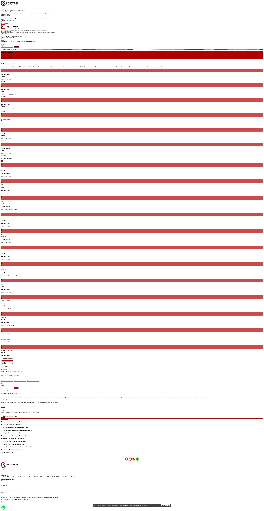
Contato (2, 19)
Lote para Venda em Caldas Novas (86, 397)
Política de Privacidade (143, 505)
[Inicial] (9, 5)
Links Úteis (35, 18)
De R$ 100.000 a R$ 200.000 (15, 497)
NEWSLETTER (6, 362)
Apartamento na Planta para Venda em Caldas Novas (105, 397)
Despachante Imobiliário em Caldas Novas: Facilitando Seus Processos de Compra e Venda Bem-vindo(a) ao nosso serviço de (28, 13)
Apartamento (11, 8)
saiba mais (3, 407)
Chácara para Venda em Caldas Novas (160, 397)
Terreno (23, 8)
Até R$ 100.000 (4, 497)
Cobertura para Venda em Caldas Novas (143, 397)
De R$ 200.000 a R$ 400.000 (28, 497)
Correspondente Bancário (43, 18)
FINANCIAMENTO (7, 365)
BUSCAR (29, 41)
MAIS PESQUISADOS (7, 363)
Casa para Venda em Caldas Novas (27, 397)
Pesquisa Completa (18, 18)
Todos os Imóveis (4, 8)
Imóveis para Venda (8, 30)
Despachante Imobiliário (6, 11)
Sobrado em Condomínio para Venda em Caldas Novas (181, 397)
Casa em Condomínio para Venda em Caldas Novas (67, 397)
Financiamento (25, 18)
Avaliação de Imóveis (5, 14)
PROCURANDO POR (7, 360)
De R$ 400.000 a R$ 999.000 (42, 497)
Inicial (2, 30)
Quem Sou (3, 18)
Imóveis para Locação (17, 30)
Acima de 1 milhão (54, 497)
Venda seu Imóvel (9, 18)
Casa (15, 8)
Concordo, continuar (165, 505)
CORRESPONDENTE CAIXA (9, 366)
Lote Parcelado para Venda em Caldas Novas (45, 397)
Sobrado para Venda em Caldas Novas (125, 397)
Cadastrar (16, 388)
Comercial (19, 8)
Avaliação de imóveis (5, 15)
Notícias (30, 18)
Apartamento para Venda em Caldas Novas (10, 397)
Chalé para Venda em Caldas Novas (201, 397)
